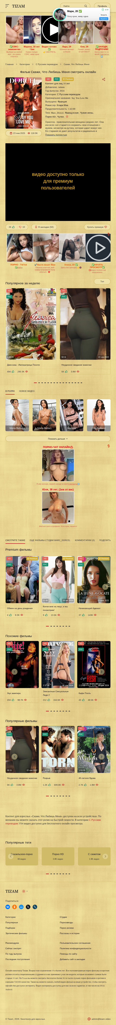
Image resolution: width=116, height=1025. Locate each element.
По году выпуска (13, 954)
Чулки (60, 116)
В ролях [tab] (10, 391)
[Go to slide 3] (42, 382)
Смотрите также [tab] (15, 540)
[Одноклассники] (14, 907)
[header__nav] (7, 6)
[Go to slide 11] (66, 382)
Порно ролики (67, 928)
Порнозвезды (66, 922)
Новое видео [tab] (27, 391)
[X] (28, 907)
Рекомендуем (12, 943)
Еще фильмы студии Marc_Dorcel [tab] (50, 540)
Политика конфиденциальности (75, 948)
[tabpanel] (58, 419)
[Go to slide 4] (45, 382)
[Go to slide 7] (54, 382)
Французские (72, 112)
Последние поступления (17, 959)
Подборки (10, 928)
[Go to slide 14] (75, 382)
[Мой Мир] (21, 907)
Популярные (11, 922)
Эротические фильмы (16, 933)
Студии (63, 917)
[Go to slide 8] (57, 382)
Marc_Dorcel (57, 112)
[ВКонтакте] (7, 907)
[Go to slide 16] (81, 382)
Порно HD (50, 116)
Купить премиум (95, 227)
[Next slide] (105, 331)
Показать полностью (56, 134)
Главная (9, 64)
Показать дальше (56, 439)
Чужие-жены (86, 112)
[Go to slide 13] (72, 382)
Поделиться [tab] (106, 540)
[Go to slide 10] (63, 382)
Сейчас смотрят (13, 948)
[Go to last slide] (11, 331)
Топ (102, 281)
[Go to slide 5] (48, 382)
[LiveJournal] (35, 907)
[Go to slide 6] (51, 382)
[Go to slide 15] (78, 382)
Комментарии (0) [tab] (85, 540)
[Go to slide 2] (39, 382)
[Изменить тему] (25, 891)
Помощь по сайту (68, 954)
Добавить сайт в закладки (72, 959)
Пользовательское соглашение (75, 943)
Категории (25, 64)
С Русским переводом (47, 64)
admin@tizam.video (101, 1019)
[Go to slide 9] (60, 382)
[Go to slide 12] (69, 382)
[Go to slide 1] (35, 382)
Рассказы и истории (69, 933)
